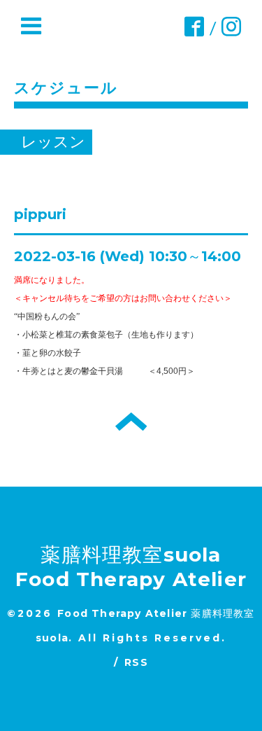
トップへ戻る (131, 421)
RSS (136, 662)
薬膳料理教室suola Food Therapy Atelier (131, 567)
